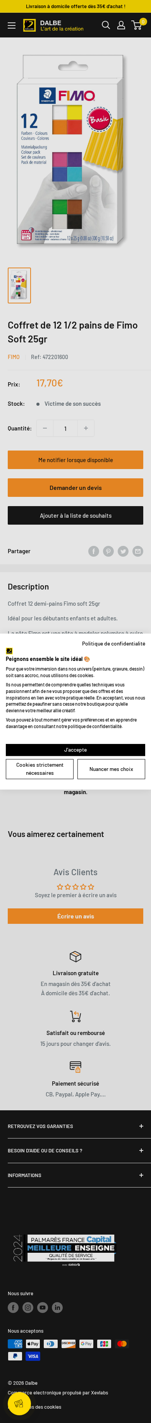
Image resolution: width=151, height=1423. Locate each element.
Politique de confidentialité (113, 643)
